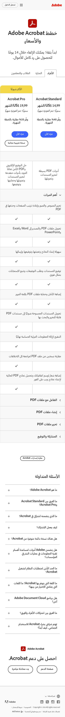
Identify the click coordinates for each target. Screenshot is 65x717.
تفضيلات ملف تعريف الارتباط (51, 711)
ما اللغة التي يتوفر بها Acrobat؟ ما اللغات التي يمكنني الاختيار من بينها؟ (35, 585)
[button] (21, 5)
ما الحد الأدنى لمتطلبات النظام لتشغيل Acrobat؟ (37, 570)
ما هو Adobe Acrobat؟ (43, 490)
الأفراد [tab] (50, 73)
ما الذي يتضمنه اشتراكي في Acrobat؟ (38, 516)
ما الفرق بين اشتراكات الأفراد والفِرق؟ (38, 613)
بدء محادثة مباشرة (20, 669)
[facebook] (58, 701)
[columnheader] (32, 195)
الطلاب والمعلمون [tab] (20, 73)
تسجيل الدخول (10, 4)
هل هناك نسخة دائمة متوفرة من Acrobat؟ (34, 539)
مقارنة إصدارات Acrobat (32, 458)
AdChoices (16, 711)
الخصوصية (27, 707)
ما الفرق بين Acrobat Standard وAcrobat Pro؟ (39, 503)
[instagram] (52, 701)
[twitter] (47, 701)
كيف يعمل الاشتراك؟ (47, 527)
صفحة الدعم (47, 669)
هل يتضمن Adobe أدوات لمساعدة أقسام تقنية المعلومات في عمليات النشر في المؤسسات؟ (35, 554)
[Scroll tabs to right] (62, 73)
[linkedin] (41, 701)
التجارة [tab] (38, 73)
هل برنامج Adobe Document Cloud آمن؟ (35, 600)
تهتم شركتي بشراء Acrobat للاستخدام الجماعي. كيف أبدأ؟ (37, 626)
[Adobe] (56, 5)
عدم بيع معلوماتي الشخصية (33, 711)
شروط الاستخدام (17, 707)
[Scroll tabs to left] (2, 73)
